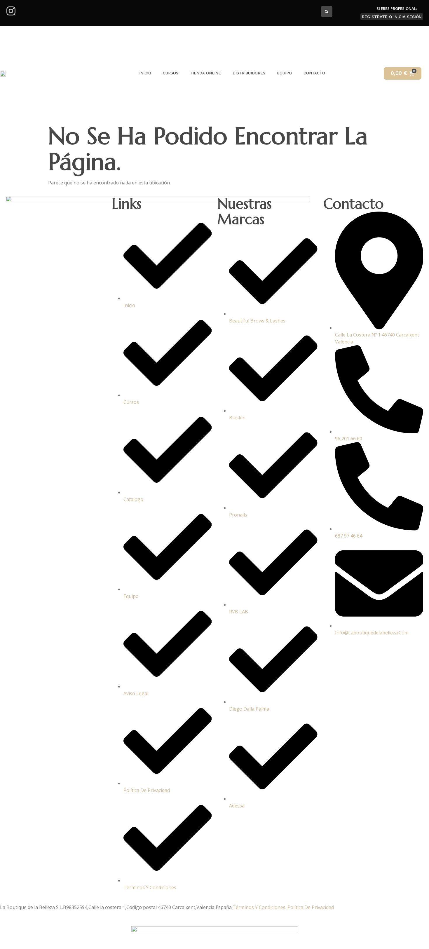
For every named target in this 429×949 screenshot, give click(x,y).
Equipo (284, 73)
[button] (326, 11)
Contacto (314, 73)
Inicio (145, 73)
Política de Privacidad (310, 907)
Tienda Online (205, 73)
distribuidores (249, 73)
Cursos (170, 73)
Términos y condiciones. (259, 907)
